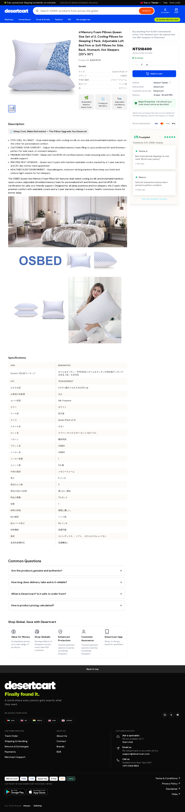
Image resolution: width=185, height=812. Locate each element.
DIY (69, 19)
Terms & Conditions (167, 778)
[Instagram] (164, 715)
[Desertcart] (16, 11)
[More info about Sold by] (170, 82)
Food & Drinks (43, 19)
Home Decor (25, 19)
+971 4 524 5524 (130, 765)
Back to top (93, 669)
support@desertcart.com (136, 754)
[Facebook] (177, 715)
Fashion (58, 19)
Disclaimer (173, 788)
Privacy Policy (171, 783)
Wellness (9, 19)
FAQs (176, 794)
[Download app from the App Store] (37, 792)
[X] (171, 715)
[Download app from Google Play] (15, 792)
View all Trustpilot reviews (154, 199)
